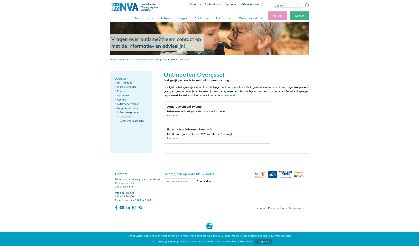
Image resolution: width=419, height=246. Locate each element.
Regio (182, 18)
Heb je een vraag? (252, 4)
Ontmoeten (126, 116)
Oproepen (231, 4)
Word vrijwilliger (251, 18)
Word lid (277, 15)
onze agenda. (229, 95)
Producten (201, 18)
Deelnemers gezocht (131, 120)
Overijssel (121, 78)
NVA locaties (124, 82)
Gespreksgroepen (129, 112)
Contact (121, 91)
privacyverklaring (168, 241)
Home (113, 59)
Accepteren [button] (263, 241)
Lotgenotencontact (128, 108)
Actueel (165, 18)
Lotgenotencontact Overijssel (149, 59)
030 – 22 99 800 (124, 196)
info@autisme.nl (124, 192)
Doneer (299, 15)
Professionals (213, 4)
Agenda (121, 99)
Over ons (195, 4)
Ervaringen (224, 18)
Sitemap (260, 208)
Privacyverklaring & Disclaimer (286, 208)
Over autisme (143, 18)
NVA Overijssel (125, 59)
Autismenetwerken (128, 103)
